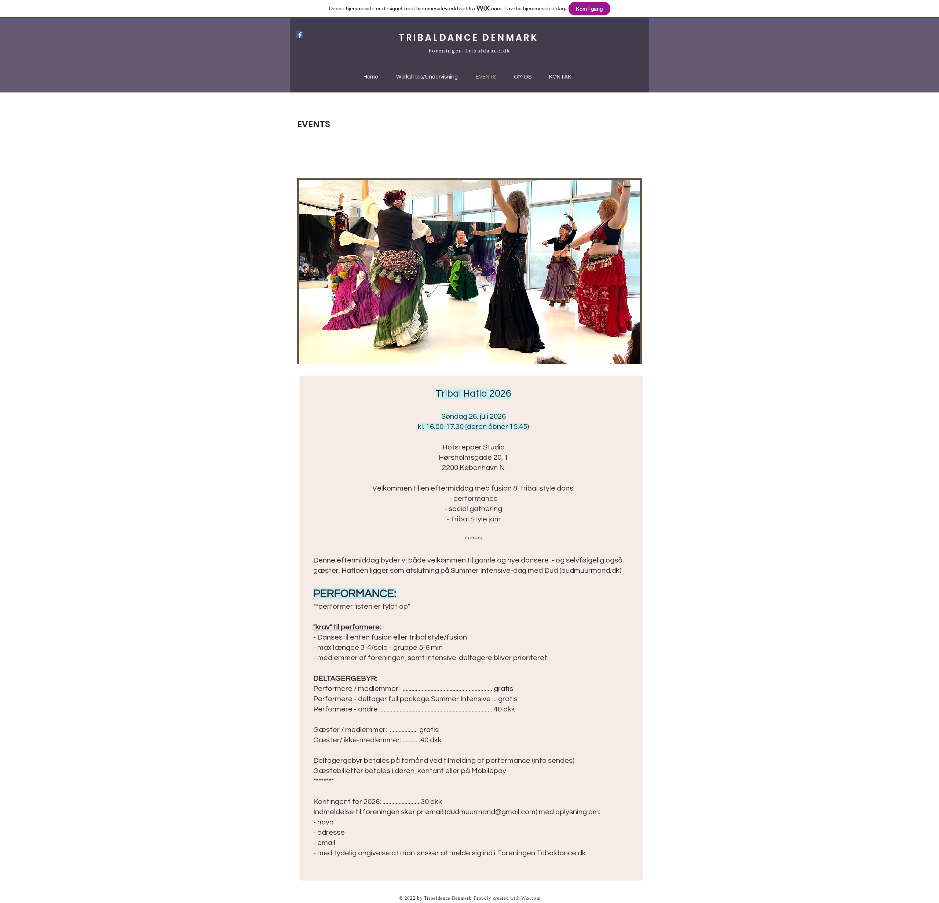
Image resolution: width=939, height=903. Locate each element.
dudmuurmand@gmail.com (491, 812)
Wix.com (531, 898)
